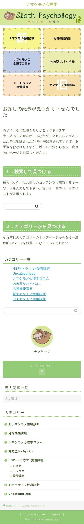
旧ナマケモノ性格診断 (29, 299)
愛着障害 (19, 475)
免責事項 (56, 514)
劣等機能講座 (23, 288)
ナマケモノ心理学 (42, 4)
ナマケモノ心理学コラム (31, 278)
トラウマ (19, 471)
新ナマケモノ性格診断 (29, 294)
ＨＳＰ (17, 466)
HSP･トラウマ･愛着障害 (31, 268)
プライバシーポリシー (34, 514)
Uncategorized (24, 273)
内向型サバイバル (26, 283)
